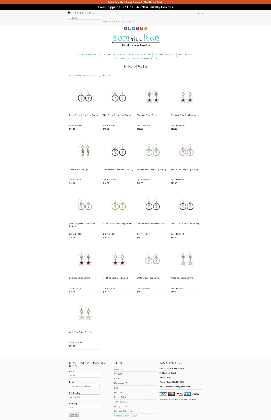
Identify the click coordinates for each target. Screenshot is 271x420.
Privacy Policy (120, 397)
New (131, 55)
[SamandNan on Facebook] (126, 29)
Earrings (120, 55)
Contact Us (119, 373)
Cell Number (74, 392)
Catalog (137, 22)
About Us (118, 369)
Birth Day (73, 403)
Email (71, 382)
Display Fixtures (121, 406)
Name (71, 371)
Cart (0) (199, 13)
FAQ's (116, 378)
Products (135, 66)
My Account (115, 22)
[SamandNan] (135, 40)
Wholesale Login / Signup (125, 415)
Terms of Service (121, 401)
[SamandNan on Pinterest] (138, 29)
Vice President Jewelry (145, 59)
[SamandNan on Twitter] (134, 29)
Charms (106, 55)
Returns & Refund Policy (124, 411)
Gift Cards (118, 392)
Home (104, 22)
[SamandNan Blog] (145, 29)
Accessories (121, 59)
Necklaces (185, 55)
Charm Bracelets (164, 55)
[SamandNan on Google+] (142, 29)
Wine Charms (144, 55)
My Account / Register (123, 383)
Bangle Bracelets (88, 55)
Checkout (127, 22)
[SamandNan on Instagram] (130, 29)
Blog (116, 387)
